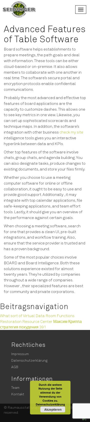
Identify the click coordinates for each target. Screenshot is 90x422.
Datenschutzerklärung (29, 360)
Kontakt (17, 394)
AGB (14, 367)
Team (15, 387)
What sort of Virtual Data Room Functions (37, 315)
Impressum (20, 354)
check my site (71, 132)
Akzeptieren (53, 409)
